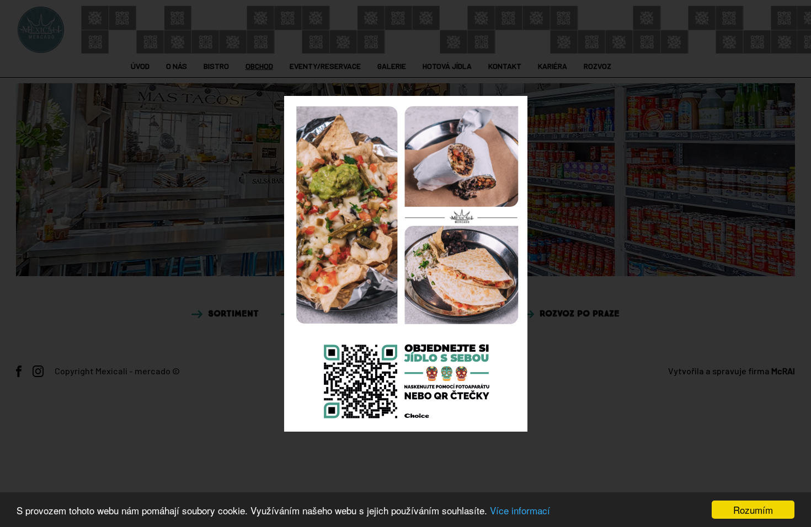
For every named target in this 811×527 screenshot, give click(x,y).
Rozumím (753, 510)
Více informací (520, 510)
